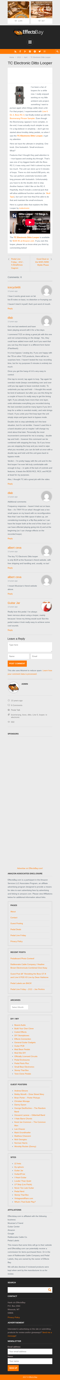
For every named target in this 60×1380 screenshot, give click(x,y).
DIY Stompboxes (21, 1035)
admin (24, 684)
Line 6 (35, 715)
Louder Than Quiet (22, 1181)
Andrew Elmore (21, 1091)
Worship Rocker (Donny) (25, 1146)
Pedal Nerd (19, 1191)
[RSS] (15, 51)
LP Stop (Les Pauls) (23, 1184)
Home (11, 57)
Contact (13, 917)
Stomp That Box (21, 1070)
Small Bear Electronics (24, 1067)
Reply (10, 308)
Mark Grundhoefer (22, 1132)
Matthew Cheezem (22, 1136)
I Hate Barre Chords (23, 1118)
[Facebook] (20, 51)
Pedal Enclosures (22, 1060)
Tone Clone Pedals (22, 1074)
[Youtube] (44, 51)
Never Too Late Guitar (24, 1188)
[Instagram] (29, 51)
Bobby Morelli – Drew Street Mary (29, 1094)
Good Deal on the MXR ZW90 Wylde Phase (42, 262)
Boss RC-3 (19, 115)
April (25, 57)
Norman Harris (20, 1143)
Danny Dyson (20, 1105)
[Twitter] (39, 51)
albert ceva (14, 547)
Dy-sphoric (19, 1167)
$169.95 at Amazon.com (23, 241)
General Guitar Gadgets (25, 1042)
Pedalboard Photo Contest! (22, 958)
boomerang (16, 715)
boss (24, 715)
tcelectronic (24, 208)
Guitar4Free (19, 1174)
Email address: (14, 1347)
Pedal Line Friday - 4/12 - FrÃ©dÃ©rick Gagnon (17, 263)
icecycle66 (14, 287)
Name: (10, 1356)
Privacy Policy (16, 941)
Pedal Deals (15, 929)
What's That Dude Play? (25, 1202)
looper (42, 715)
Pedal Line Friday (18, 935)
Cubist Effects (20, 1032)
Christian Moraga (22, 1101)
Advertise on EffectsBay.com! (30, 868)
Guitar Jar (14, 602)
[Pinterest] (34, 51)
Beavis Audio (20, 1025)
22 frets (17, 1163)
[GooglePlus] (25, 51)
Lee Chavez (19, 1129)
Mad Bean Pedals (22, 1049)
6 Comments (16, 705)
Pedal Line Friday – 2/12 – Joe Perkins (27, 989)
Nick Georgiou (20, 1139)
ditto (29, 715)
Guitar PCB (19, 1046)
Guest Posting (16, 923)
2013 (19, 57)
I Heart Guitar (20, 1177)
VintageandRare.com (23, 1198)
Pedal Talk (15, 710)
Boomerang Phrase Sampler (22, 118)
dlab (10, 317)
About (13, 911)
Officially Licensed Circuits (25, 1056)
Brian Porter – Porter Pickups (27, 1098)
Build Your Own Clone (24, 1028)
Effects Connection (22, 1039)
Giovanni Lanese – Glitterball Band (29, 1115)
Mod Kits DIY (20, 1053)
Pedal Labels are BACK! (21, 983)
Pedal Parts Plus (21, 1063)
